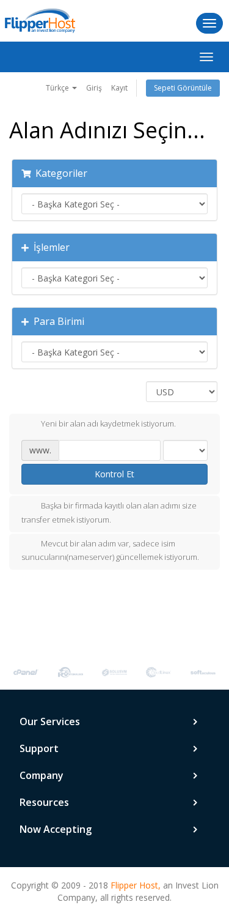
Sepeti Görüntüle (183, 88)
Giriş (94, 88)
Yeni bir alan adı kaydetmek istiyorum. (108, 423)
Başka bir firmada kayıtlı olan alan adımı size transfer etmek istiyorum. (109, 512)
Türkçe (58, 88)
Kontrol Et (114, 474)
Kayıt (119, 88)
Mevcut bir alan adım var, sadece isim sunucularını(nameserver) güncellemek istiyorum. (110, 550)
